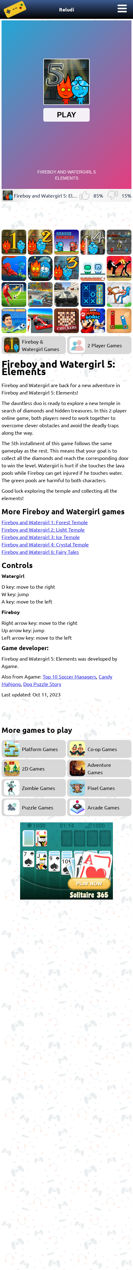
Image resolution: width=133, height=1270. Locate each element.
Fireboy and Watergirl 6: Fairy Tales (40, 552)
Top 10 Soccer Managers (69, 676)
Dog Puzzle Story (42, 684)
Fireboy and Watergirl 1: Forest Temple (45, 522)
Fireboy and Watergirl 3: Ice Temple (41, 537)
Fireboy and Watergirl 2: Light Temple (43, 529)
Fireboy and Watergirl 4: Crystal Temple (45, 544)
